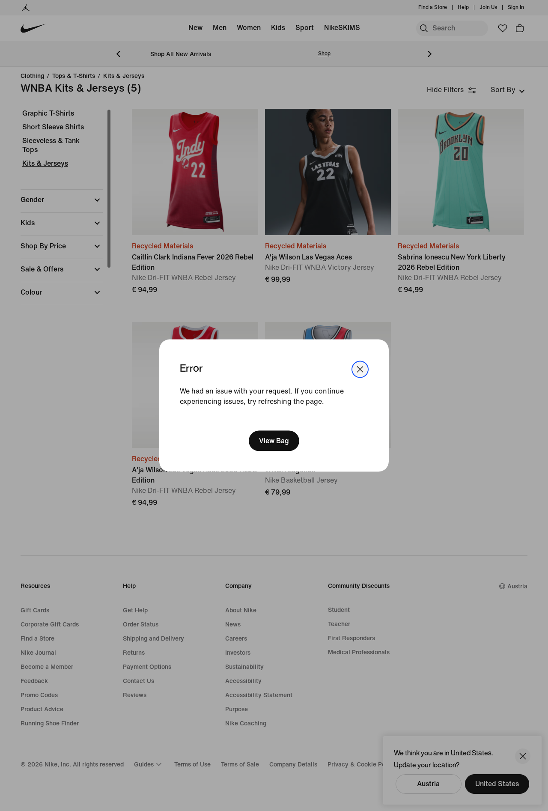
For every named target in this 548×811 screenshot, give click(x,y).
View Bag (274, 440)
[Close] (360, 369)
